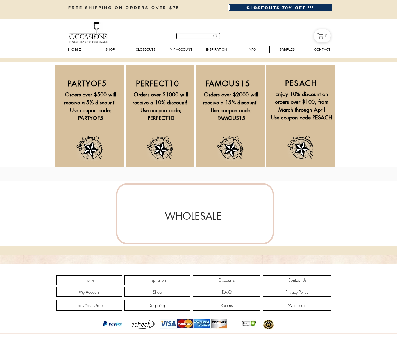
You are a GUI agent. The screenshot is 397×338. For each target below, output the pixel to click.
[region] (195, 214)
